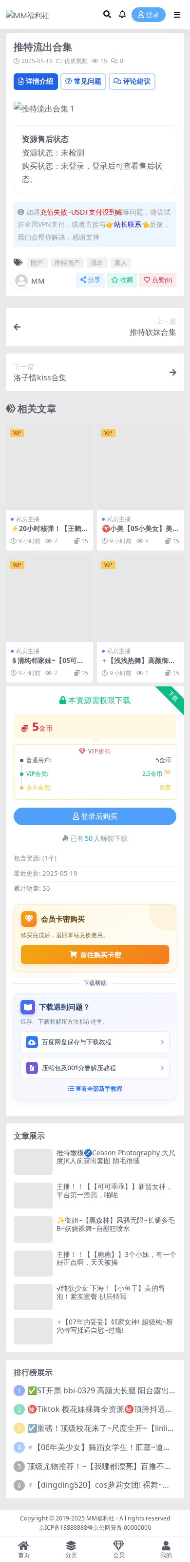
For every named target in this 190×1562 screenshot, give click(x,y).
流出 (97, 262)
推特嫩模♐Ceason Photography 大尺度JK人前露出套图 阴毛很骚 (116, 1157)
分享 (94, 280)
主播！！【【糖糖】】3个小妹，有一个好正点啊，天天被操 (116, 1258)
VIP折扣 (99, 751)
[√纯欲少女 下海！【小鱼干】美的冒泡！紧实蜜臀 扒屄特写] (33, 1297)
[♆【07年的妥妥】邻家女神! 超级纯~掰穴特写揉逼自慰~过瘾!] (33, 1331)
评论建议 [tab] (137, 81)
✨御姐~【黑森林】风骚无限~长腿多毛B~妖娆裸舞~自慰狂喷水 (116, 1224)
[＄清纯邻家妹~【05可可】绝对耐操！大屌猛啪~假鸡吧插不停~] (49, 598)
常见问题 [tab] (87, 81)
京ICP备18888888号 (66, 1527)
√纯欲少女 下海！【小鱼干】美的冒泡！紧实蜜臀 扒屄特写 (111, 1292)
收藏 (126, 280)
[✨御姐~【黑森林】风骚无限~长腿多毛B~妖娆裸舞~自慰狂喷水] (33, 1229)
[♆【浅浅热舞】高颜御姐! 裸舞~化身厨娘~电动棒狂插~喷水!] (140, 598)
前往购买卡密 (100, 954)
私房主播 (27, 519)
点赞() (162, 280)
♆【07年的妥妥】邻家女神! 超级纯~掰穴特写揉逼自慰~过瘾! (115, 1326)
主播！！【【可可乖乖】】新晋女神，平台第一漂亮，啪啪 (114, 1190)
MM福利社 (100, 1518)
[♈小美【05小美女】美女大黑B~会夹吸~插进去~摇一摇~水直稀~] (140, 466)
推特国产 (67, 262)
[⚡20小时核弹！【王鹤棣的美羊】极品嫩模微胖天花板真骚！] (49, 466)
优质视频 (76, 61)
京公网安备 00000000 (122, 1527)
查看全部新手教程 (98, 1088)
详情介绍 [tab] (39, 81)
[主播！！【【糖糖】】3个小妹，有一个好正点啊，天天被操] (33, 1263)
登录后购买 (99, 816)
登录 (152, 15)
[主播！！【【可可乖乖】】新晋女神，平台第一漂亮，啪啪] (33, 1196)
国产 (37, 262)
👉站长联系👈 (128, 224)
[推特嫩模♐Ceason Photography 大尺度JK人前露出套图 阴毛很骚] (33, 1162)
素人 (120, 262)
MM (38, 281)
